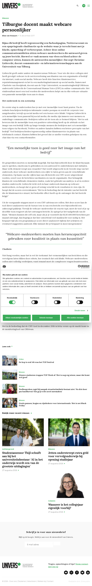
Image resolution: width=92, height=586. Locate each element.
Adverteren (31, 581)
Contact (50, 581)
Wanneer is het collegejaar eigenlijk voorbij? (65, 506)
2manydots (85, 581)
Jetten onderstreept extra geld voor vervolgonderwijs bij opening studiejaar (68, 456)
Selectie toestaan (46, 318)
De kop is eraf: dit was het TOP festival (36, 362)
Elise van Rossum (9, 36)
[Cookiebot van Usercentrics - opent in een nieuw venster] (79, 266)
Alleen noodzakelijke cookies (16, 318)
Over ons (12, 581)
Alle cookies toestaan (75, 318)
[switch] (35, 302)
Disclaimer (22, 581)
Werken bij (41, 581)
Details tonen (80, 310)
